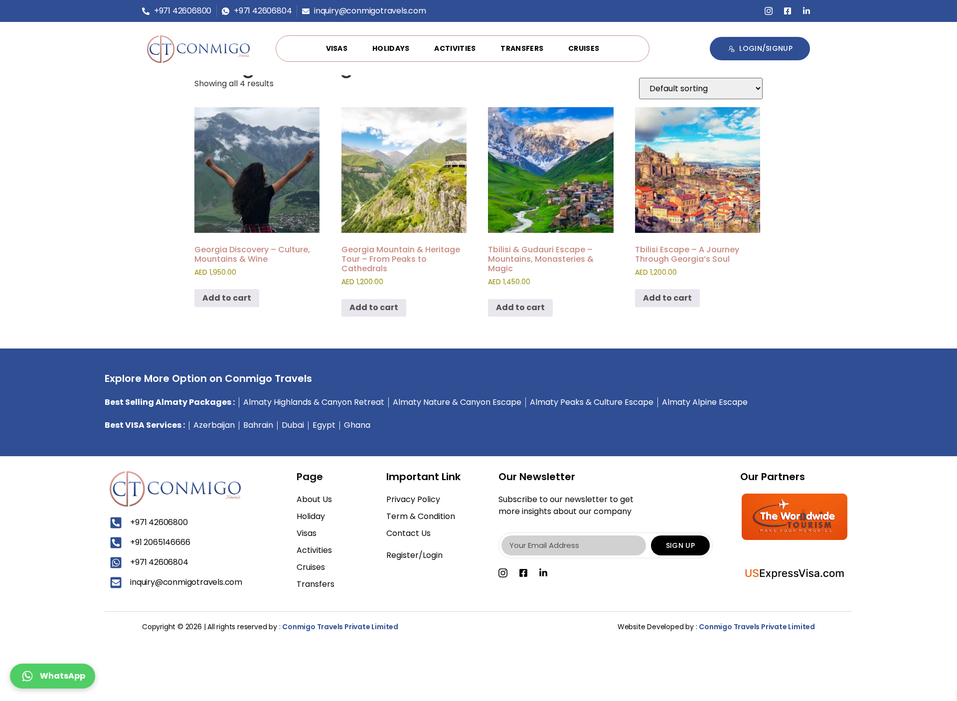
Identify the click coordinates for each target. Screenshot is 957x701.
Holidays (390, 48)
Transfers (521, 48)
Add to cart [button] (226, 298)
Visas (337, 48)
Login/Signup (766, 48)
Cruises (583, 48)
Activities (455, 48)
